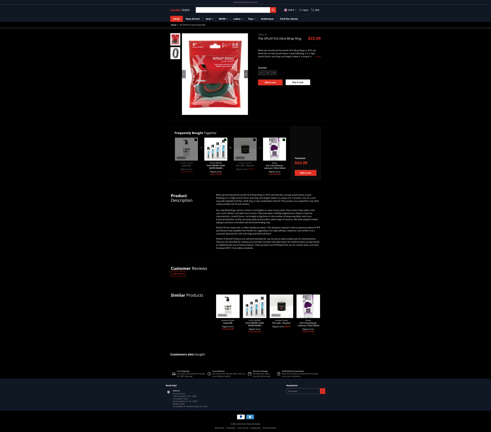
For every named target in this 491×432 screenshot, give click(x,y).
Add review (178, 273)
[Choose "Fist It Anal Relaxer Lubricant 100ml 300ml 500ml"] (284, 140)
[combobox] (235, 10)
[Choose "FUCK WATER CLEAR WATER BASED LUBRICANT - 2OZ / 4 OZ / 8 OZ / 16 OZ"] (225, 140)
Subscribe (322, 391)
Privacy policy (230, 428)
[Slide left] (184, 74)
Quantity (262, 67)
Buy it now (297, 82)
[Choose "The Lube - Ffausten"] (254, 140)
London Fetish (241, 424)
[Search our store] (273, 10)
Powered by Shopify (253, 424)
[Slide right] (246, 74)
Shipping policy (255, 428)
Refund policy (219, 428)
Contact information (269, 428)
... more (317, 56)
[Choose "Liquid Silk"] (195, 140)
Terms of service (242, 428)
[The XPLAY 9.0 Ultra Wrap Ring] (175, 39)
